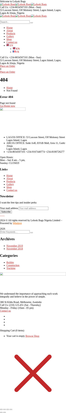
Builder (10, 262)
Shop (9, 187)
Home (9, 87)
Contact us (11, 190)
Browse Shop (32, 336)
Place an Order (7, 66)
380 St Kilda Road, (10, 302)
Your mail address (9, 208)
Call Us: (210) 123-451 (12, 305)
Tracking (10, 268)
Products (10, 181)
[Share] (7, 409)
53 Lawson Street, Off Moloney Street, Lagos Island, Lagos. (30, 10)
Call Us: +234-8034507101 (14, 7)
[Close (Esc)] (11, 409)
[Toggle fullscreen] (4, 409)
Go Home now (7, 106)
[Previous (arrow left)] (1, 412)
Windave (17, 223)
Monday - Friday (8, 308)
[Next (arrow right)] (4, 412)
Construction (12, 265)
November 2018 (14, 248)
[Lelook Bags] (8, 4)
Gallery (10, 184)
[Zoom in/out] (1, 409)
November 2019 (14, 245)
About (9, 178)
